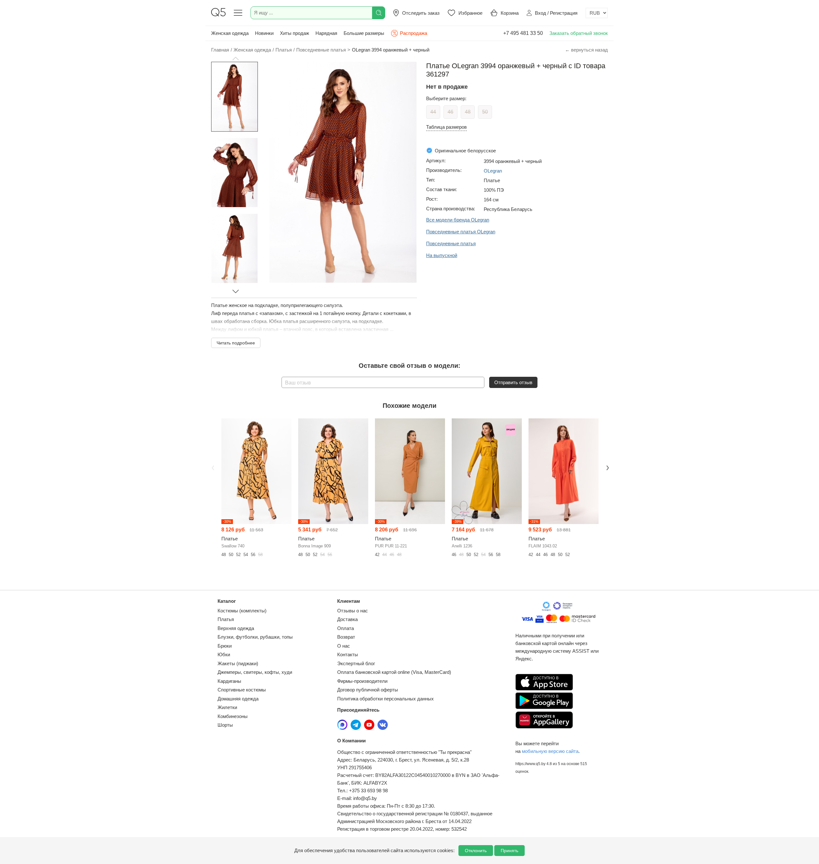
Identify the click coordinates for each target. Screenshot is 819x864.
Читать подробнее (236, 342)
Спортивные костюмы (242, 689)
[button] (235, 58)
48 (468, 112)
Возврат (346, 637)
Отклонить (476, 850)
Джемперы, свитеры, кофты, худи (255, 672)
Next (607, 467)
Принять (509, 850)
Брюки (225, 646)
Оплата (345, 628)
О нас (343, 646)
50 (485, 112)
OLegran (493, 171)
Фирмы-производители (362, 681)
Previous (212, 467)
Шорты (225, 725)
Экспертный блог (356, 663)
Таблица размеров (446, 127)
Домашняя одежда (238, 698)
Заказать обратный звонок (578, 33)
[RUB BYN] (596, 13)
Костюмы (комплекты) (242, 610)
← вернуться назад (586, 49)
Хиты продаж (294, 33)
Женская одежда (230, 33)
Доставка (347, 619)
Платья (226, 619)
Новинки (264, 33)
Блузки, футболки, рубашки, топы (255, 637)
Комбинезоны (233, 716)
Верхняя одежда (236, 628)
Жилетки (227, 707)
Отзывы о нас (352, 610)
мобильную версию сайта (550, 751)
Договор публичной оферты (367, 689)
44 (433, 112)
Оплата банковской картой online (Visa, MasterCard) (394, 672)
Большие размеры (364, 33)
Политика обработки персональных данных (385, 698)
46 (450, 112)
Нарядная (326, 33)
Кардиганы (229, 681)
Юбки (224, 654)
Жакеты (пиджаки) (238, 663)
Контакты (347, 654)
